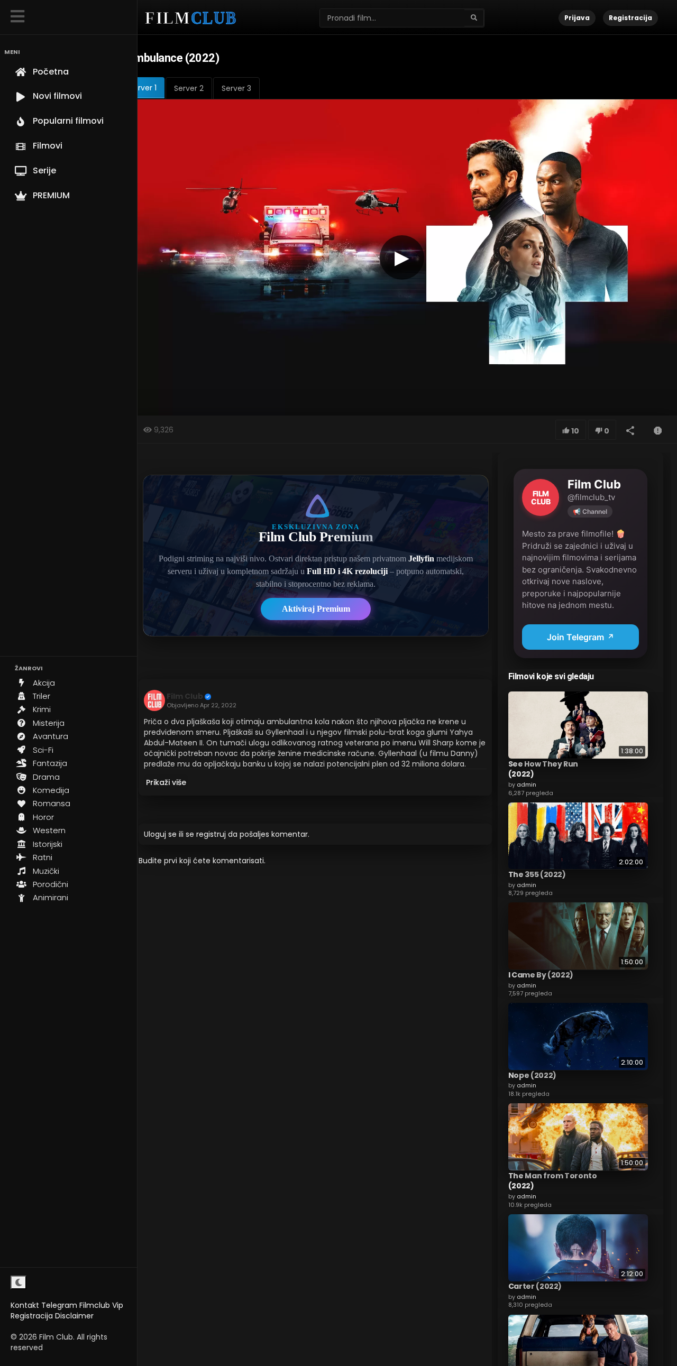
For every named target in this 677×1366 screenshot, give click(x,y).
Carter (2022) (535, 1286)
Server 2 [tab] (189, 88)
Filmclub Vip (101, 1305)
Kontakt (25, 1305)
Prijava (577, 17)
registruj (211, 834)
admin (526, 784)
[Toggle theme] (18, 1282)
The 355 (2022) (537, 874)
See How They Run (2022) (543, 768)
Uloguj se (160, 834)
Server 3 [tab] (236, 88)
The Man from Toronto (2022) (552, 1180)
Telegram (59, 1305)
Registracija (32, 1315)
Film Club (185, 696)
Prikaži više (166, 782)
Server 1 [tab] (143, 87)
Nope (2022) (532, 1074)
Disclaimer (74, 1315)
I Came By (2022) (540, 974)
